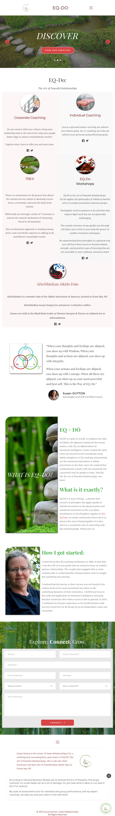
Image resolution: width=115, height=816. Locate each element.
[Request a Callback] (106, 808)
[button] (91, 7)
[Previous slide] (7, 41)
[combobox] (30, 686)
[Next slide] (108, 41)
